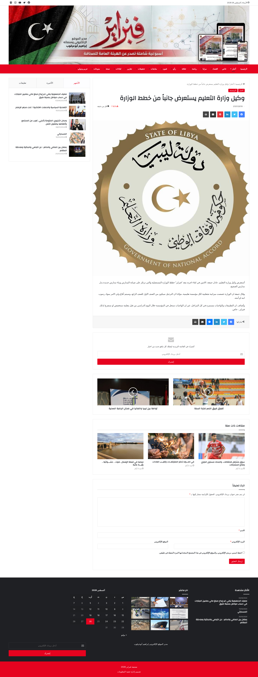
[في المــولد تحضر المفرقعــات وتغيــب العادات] (171, 446)
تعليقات (22, 82)
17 (107, 615)
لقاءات (118, 69)
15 (123, 615)
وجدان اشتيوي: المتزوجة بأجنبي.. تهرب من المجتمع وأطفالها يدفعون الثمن (44, 122)
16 (115, 615)
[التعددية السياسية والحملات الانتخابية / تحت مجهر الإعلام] (77, 111)
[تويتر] (235, 114)
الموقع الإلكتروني (161, 541)
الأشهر (77, 82)
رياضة (194, 69)
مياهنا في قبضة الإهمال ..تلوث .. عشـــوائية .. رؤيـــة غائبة (122, 463)
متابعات (154, 69)
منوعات (97, 69)
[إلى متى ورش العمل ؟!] (160, 614)
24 (106, 621)
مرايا (205, 69)
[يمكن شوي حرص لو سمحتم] (179, 625)
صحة (108, 69)
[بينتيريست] (220, 114)
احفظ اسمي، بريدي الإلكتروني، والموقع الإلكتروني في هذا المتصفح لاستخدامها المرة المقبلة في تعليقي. (200, 553)
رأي (174, 69)
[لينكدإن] (227, 114)
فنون (165, 69)
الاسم (242, 530)
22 (123, 621)
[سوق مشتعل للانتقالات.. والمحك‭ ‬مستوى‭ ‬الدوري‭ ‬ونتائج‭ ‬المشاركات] (222, 446)
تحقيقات (141, 69)
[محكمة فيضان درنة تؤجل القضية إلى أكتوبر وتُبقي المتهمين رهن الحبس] (140, 625)
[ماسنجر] (210, 322)
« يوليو (124, 635)
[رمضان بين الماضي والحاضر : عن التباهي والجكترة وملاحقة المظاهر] (77, 151)
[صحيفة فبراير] (129, 35)
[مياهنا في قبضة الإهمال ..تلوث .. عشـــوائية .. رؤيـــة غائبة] (120, 446)
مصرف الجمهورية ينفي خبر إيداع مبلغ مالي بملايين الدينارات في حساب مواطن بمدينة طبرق (40, 95)
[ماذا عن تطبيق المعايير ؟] (179, 614)
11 (98, 609)
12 (90, 609)
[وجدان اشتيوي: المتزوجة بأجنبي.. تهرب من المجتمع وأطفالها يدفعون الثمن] (77, 124)
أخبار (234, 69)
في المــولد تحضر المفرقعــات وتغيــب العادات (173, 462)
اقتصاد (215, 69)
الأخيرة (50, 82)
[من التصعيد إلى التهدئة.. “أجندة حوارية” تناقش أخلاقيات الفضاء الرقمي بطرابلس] (179, 602)
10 (106, 609)
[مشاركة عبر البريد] (213, 114)
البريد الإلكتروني (237, 541)
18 (98, 615)
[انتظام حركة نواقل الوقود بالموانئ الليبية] (160, 625)
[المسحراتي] (77, 138)
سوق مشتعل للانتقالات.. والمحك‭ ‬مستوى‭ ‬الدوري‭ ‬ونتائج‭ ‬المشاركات (223, 463)
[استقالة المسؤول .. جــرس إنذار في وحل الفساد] (160, 602)
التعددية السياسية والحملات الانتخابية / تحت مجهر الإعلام (41, 107)
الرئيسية (243, 69)
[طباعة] (206, 114)
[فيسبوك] (242, 114)
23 (114, 621)
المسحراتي (62, 134)
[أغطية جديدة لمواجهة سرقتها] (140, 614)
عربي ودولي (83, 69)
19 (90, 615)
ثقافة (184, 69)
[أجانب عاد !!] (140, 602)
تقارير (129, 69)
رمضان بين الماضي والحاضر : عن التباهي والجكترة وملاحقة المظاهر (41, 148)
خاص (224, 69)
